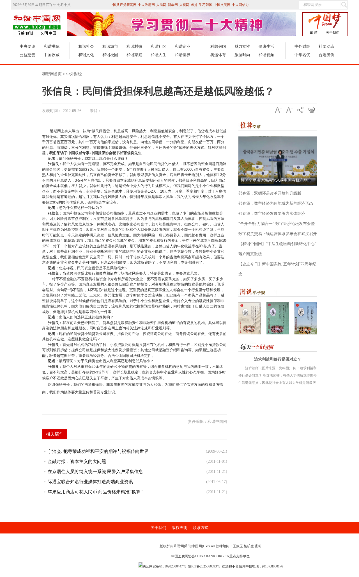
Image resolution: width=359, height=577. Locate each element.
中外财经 (302, 46)
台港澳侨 (326, 55)
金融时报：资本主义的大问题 (77, 461)
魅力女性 (242, 46)
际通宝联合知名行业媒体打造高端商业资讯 (90, 481)
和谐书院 (51, 46)
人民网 (161, 5)
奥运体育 (218, 55)
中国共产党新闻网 (123, 5)
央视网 (184, 5)
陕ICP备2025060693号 (204, 566)
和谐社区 (158, 46)
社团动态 (326, 46)
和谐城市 (110, 46)
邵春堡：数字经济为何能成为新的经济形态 (275, 203)
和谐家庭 (134, 55)
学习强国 (205, 5)
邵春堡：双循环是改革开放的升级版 (269, 193)
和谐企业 (182, 46)
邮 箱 (313, 33)
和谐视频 (266, 55)
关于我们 (332, 33)
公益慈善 (27, 55)
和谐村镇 (134, 46)
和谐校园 (110, 55)
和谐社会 (86, 46)
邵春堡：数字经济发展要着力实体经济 (271, 213)
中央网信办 (240, 5)
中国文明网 (222, 5)
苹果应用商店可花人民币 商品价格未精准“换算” (95, 491)
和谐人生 (158, 55)
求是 (194, 5)
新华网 (173, 5)
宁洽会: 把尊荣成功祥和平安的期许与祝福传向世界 (98, 451)
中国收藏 (51, 55)
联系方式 (200, 528)
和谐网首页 (52, 74)
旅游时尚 (242, 55)
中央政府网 (146, 5)
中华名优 (302, 55)
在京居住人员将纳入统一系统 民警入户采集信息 (95, 471)
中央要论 (27, 46)
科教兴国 (218, 46)
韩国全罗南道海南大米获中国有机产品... (276, 180)
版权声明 (179, 528)
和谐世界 (182, 55)
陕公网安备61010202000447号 (164, 566)
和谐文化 (86, 55)
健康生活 (266, 46)
